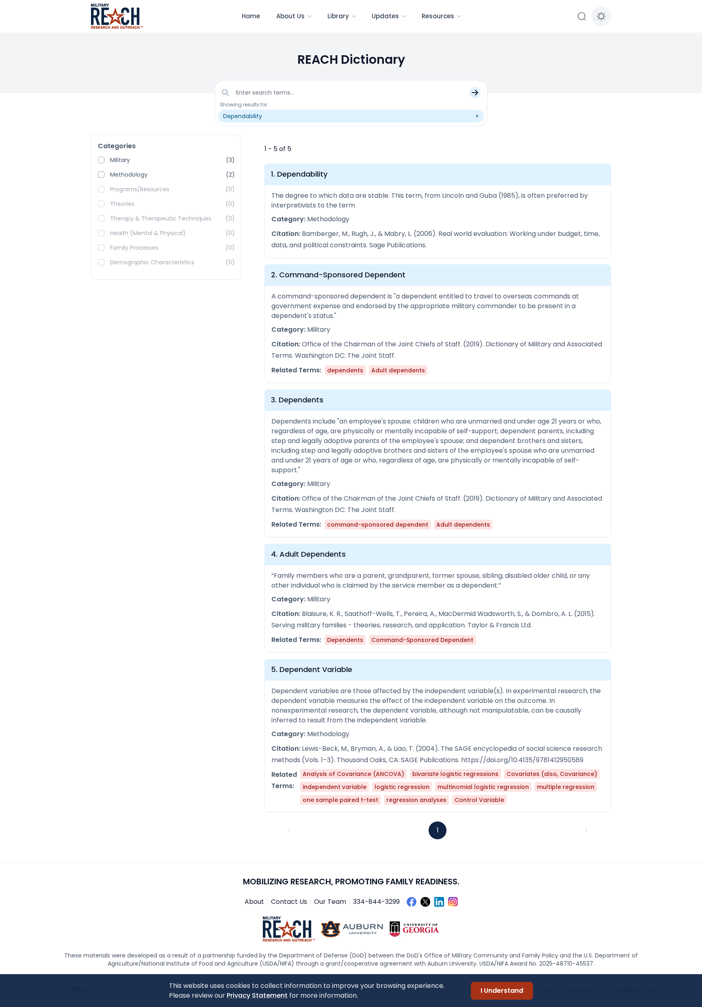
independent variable (334, 787)
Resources (438, 16)
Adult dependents (398, 370)
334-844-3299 (376, 901)
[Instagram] (453, 902)
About (254, 901)
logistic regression (402, 787)
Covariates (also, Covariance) (552, 774)
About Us (290, 16)
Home (251, 16)
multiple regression (565, 787)
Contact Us (289, 901)
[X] (425, 902)
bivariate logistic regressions (455, 774)
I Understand (502, 990)
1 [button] (438, 830)
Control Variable (479, 800)
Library (338, 16)
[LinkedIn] (439, 902)
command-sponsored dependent (377, 525)
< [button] (289, 830)
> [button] (586, 830)
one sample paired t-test (340, 800)
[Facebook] (411, 902)
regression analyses (416, 800)
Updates (385, 16)
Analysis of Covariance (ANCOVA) (353, 774)
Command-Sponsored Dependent (422, 640)
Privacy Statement (257, 995)
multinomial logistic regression (483, 787)
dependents (345, 370)
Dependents (345, 640)
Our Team (330, 901)
